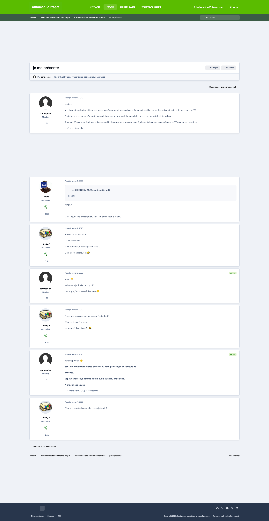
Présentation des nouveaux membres (88, 77)
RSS (59, 516)
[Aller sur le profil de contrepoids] (34, 76)
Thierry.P (45, 244)
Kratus (45, 196)
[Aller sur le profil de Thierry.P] (45, 233)
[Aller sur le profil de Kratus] (45, 186)
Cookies (50, 516)
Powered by (226, 516)
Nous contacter (37, 516)
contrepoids (46, 77)
